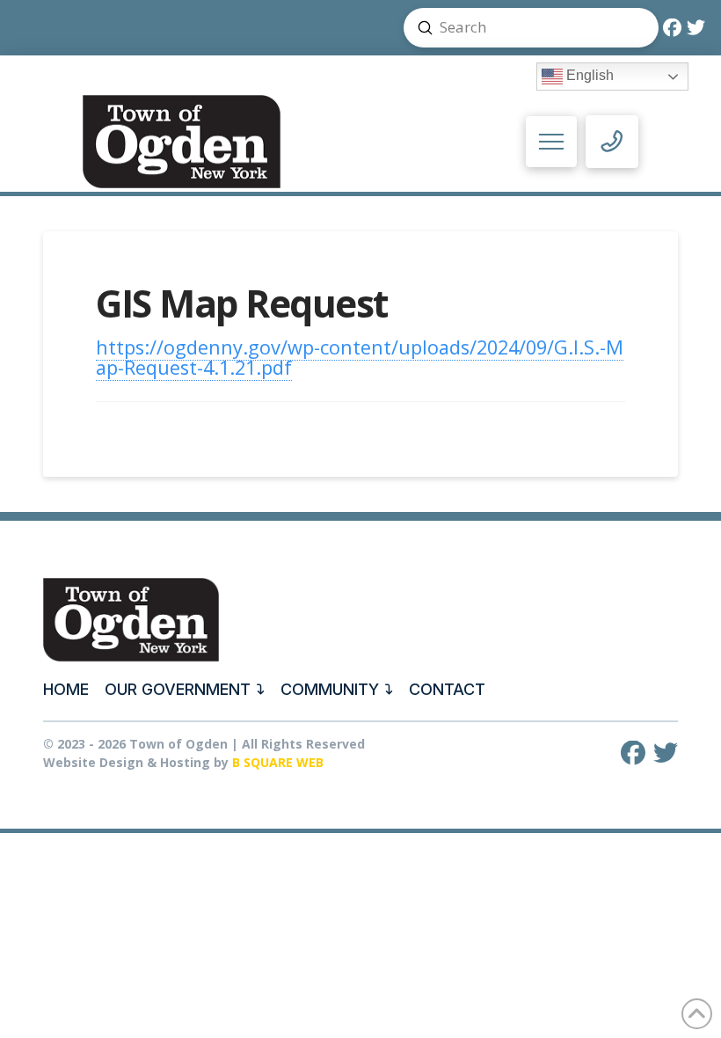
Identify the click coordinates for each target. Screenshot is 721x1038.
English (588, 76)
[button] (552, 142)
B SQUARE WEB (278, 762)
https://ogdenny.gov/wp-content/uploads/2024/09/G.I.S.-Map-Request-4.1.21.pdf (359, 357)
